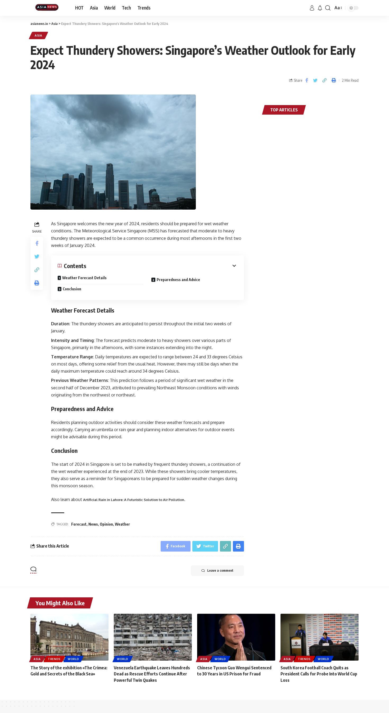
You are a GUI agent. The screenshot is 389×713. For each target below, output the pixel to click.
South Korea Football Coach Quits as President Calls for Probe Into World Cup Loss (319, 674)
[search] (328, 7)
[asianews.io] (48, 8)
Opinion (106, 524)
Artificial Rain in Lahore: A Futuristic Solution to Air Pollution (133, 500)
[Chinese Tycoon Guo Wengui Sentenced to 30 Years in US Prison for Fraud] (236, 637)
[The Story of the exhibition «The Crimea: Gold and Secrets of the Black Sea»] (69, 637)
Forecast (79, 524)
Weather (122, 524)
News (93, 524)
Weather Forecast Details (84, 278)
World (73, 659)
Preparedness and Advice (178, 279)
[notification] (320, 7)
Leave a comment (220, 570)
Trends (54, 659)
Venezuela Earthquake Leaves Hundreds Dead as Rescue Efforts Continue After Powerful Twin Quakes (152, 674)
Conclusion (72, 289)
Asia (38, 35)
